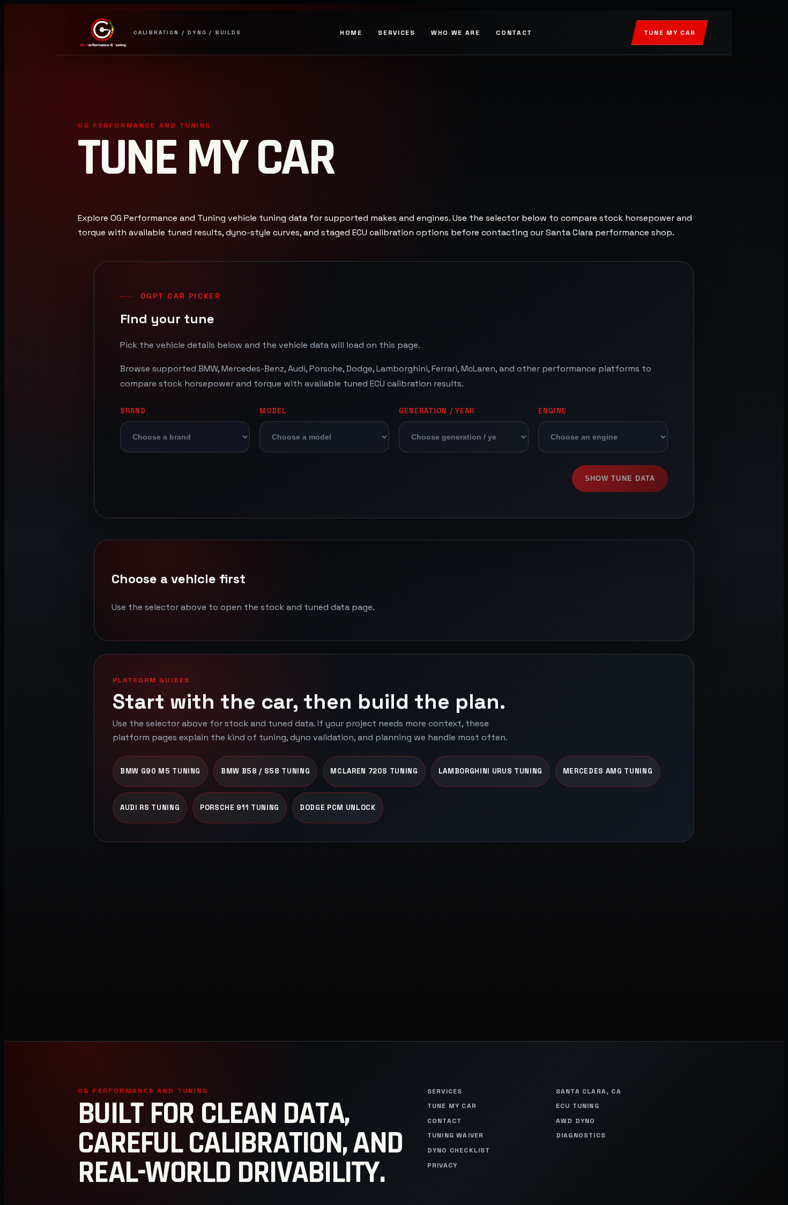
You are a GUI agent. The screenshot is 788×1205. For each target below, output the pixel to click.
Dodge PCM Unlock (338, 807)
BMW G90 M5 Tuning (160, 771)
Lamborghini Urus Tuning (490, 771)
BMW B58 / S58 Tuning (265, 771)
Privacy (442, 1166)
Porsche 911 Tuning (239, 807)
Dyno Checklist (458, 1151)
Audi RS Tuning (150, 807)
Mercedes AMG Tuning (607, 771)
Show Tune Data (620, 478)
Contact (514, 32)
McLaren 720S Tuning (374, 771)
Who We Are (455, 32)
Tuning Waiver (455, 1136)
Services (396, 32)
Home (351, 32)
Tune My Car (670, 32)
